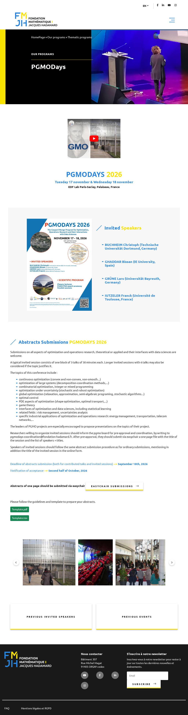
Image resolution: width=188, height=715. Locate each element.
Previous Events (137, 616)
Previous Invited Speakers (51, 616)
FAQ (6, 708)
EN (144, 5)
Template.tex (19, 518)
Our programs (56, 37)
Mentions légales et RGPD (36, 708)
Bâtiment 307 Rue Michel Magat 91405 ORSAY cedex (92, 663)
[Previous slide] (16, 562)
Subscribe (141, 684)
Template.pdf (19, 509)
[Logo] (36, 20)
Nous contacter (91, 654)
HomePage (38, 37)
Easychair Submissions (112, 486)
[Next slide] (172, 562)
